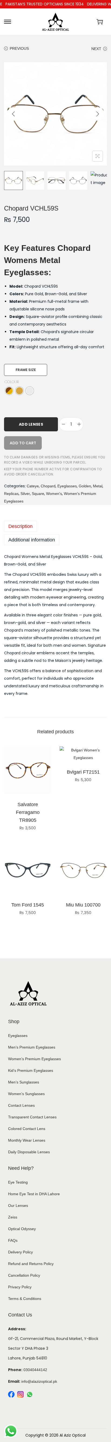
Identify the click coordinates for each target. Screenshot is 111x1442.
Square (38, 493)
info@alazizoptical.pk (39, 1381)
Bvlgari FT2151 (83, 772)
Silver (25, 493)
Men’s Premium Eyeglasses (31, 1047)
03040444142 (35, 1370)
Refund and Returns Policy (31, 1264)
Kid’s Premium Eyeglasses (30, 1070)
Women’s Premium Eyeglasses (34, 1059)
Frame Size (26, 369)
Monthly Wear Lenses (26, 1140)
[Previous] (13, 114)
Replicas (11, 493)
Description (20, 526)
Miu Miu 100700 (83, 905)
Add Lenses (31, 424)
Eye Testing (18, 1182)
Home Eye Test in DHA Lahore (34, 1194)
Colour (12, 382)
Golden (85, 486)
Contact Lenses (21, 1105)
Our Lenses (18, 1205)
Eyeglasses (67, 486)
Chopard (48, 486)
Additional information (31, 540)
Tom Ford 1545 (27, 905)
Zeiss (12, 1217)
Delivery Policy (20, 1252)
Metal (97, 486)
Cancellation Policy (24, 1275)
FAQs (13, 1240)
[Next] (97, 114)
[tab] (55, 526)
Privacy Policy (20, 1287)
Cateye (33, 486)
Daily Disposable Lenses (29, 1152)
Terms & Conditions (24, 1298)
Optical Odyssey (22, 1229)
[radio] (9, 391)
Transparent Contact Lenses (32, 1117)
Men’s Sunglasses (23, 1082)
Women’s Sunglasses (26, 1094)
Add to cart (23, 443)
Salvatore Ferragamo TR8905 (28, 812)
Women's (54, 493)
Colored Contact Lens (26, 1128)
